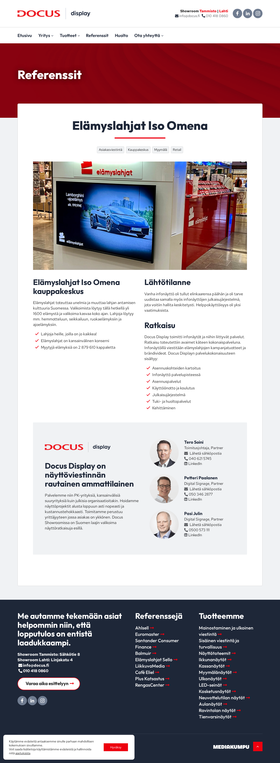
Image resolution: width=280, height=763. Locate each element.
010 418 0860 (217, 16)
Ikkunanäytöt (212, 659)
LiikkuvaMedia (150, 666)
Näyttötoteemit (215, 653)
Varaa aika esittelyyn (47, 683)
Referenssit (97, 35)
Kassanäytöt (212, 666)
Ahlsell (142, 628)
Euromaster (147, 634)
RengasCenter (149, 685)
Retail (177, 150)
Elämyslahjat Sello (153, 659)
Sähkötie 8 (70, 654)
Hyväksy (115, 747)
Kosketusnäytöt (215, 691)
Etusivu (25, 35)
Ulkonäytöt (210, 678)
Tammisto (208, 11)
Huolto (121, 35)
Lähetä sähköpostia (205, 453)
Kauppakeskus (138, 150)
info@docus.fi (189, 16)
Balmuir (143, 653)
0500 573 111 (199, 529)
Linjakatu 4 (62, 659)
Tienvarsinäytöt (215, 716)
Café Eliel (144, 672)
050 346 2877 (201, 494)
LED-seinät (210, 685)
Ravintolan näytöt (217, 710)
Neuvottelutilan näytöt (222, 697)
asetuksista (22, 753)
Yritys (44, 35)
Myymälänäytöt (215, 672)
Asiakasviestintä (110, 150)
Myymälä (160, 150)
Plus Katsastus (149, 678)
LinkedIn (195, 463)
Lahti (223, 11)
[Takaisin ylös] (257, 746)
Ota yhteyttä (147, 35)
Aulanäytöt (210, 704)
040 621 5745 (200, 458)
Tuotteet (68, 35)
